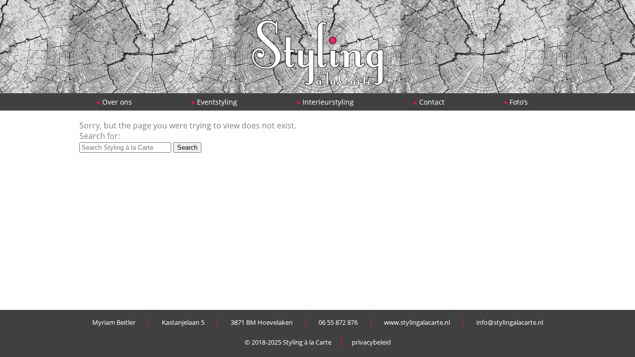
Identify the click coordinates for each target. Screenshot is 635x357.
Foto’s (518, 102)
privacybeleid (371, 342)
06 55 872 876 (338, 322)
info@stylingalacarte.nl (509, 322)
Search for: (99, 135)
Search (187, 147)
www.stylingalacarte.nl (417, 322)
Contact (431, 102)
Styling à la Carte (307, 342)
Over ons (117, 102)
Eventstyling (217, 102)
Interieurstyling (328, 102)
